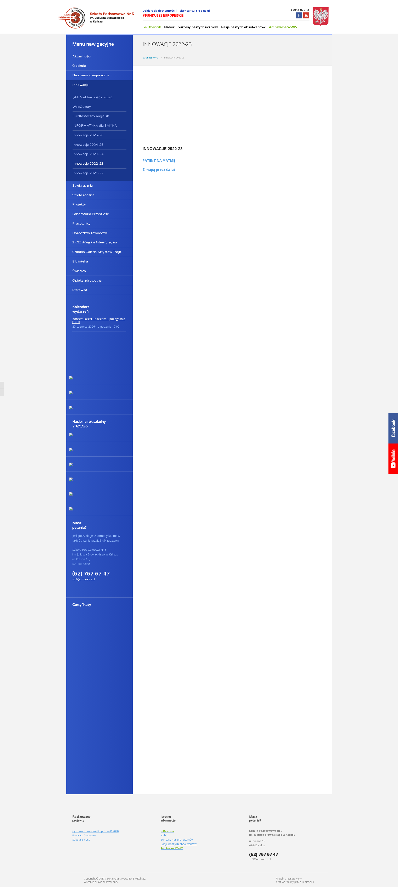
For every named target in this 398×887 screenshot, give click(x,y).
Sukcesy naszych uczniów (198, 27)
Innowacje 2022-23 (88, 164)
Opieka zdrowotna (87, 280)
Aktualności (81, 56)
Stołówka (79, 290)
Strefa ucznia (82, 185)
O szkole (79, 66)
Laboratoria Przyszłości (90, 214)
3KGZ (94, 242)
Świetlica (79, 271)
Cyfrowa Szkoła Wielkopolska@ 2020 (95, 831)
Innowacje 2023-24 (88, 154)
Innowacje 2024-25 (88, 145)
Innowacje (80, 85)
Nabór (169, 27)
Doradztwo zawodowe (90, 233)
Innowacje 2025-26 (88, 135)
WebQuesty (82, 107)
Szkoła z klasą (81, 839)
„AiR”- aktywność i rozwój (93, 97)
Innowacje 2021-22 (88, 173)
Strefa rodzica (83, 195)
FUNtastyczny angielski (91, 116)
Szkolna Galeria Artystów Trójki (96, 252)
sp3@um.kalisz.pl (83, 579)
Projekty (79, 204)
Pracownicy (81, 223)
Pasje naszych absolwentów (243, 27)
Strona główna (150, 57)
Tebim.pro (308, 882)
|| (178, 10)
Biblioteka (80, 261)
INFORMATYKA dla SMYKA (95, 126)
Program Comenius (84, 835)
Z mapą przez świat (159, 169)
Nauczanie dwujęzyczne (90, 75)
